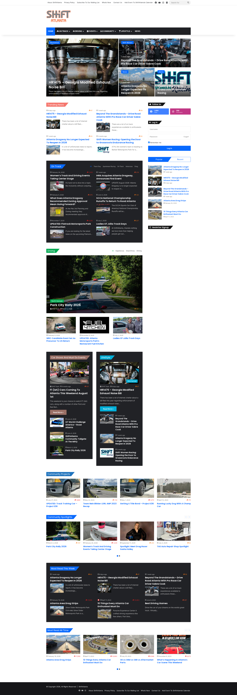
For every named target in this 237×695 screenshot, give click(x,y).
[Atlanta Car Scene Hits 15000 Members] (137, 82)
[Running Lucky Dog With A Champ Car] (174, 488)
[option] (118, 67)
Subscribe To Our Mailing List (88, 2)
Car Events (127, 43)
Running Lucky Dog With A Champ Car (174, 505)
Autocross (129, 166)
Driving (78, 31)
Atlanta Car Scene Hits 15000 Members (135, 91)
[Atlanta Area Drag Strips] (155, 204)
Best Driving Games (156, 603)
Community (108, 31)
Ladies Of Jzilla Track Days (111, 223)
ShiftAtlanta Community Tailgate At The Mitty (75, 439)
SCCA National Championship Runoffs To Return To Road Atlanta (116, 200)
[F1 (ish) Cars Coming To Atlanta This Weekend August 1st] (82, 67)
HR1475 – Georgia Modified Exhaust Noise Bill (117, 391)
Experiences (120, 251)
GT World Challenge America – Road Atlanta (149, 63)
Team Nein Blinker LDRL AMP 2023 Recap (100, 505)
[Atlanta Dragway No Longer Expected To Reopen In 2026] (53, 149)
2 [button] (119, 555)
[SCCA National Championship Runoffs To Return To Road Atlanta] (103, 208)
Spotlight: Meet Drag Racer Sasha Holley (133, 548)
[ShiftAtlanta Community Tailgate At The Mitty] (57, 436)
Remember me (155, 143)
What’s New (106, 2)
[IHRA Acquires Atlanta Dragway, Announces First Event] (103, 186)
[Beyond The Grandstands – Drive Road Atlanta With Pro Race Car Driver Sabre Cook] (103, 127)
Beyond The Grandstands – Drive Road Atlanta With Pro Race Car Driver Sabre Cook (118, 116)
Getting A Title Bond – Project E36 (137, 503)
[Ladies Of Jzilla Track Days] (103, 231)
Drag (136, 166)
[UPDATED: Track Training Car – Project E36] (63, 488)
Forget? (186, 137)
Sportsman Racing (109, 166)
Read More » (58, 412)
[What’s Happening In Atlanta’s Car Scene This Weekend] (174, 644)
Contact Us (117, 2)
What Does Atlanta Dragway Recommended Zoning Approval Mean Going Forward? (68, 201)
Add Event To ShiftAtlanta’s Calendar (139, 2)
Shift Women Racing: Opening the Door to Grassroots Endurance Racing (118, 141)
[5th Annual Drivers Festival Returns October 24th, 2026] (173, 82)
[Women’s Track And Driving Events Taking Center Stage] (57, 186)
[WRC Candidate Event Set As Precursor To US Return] (61, 325)
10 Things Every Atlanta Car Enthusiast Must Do (176, 212)
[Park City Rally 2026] (94, 284)
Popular (159, 159)
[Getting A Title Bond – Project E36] (137, 488)
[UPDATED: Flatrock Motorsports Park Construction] (57, 234)
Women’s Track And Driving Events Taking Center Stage (70, 177)
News (137, 31)
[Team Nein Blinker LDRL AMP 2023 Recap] (100, 488)
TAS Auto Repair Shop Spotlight (173, 546)
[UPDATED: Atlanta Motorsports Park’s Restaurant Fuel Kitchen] (94, 325)
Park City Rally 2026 (75, 450)
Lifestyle (125, 31)
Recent (180, 159)
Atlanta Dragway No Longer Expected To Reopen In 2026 (125, 441)
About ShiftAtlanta (55, 2)
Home (50, 31)
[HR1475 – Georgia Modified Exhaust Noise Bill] (53, 124)
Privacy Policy (69, 2)
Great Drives (130, 251)
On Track (63, 31)
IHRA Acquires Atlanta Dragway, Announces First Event (114, 177)
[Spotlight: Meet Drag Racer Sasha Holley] (137, 531)
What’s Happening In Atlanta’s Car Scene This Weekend (172, 661)
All (91, 166)
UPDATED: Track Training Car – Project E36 (61, 505)
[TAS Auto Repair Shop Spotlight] (174, 531)
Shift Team (55, 309)
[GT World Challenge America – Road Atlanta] (155, 53)
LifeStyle (105, 357)
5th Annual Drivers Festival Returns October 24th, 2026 (170, 89)
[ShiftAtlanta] (58, 16)
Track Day (97, 166)
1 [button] (117, 556)
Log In (169, 148)
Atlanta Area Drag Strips (175, 200)
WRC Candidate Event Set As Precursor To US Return (60, 339)
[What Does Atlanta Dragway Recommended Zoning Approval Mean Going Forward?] (57, 211)
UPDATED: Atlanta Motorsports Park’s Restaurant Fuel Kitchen (92, 341)
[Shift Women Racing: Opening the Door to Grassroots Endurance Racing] (103, 149)
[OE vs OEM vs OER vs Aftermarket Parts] (137, 644)
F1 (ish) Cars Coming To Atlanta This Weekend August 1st (81, 85)
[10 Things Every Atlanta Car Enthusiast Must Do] (155, 215)
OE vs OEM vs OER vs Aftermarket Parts (136, 661)
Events (92, 31)
